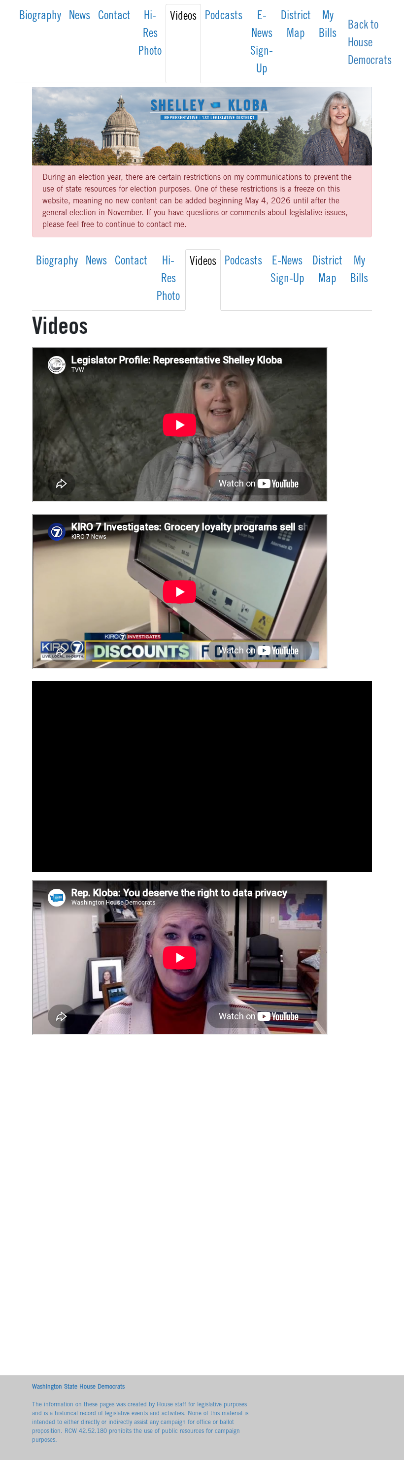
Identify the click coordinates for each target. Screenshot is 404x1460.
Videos (183, 17)
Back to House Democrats (370, 43)
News (79, 17)
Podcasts (223, 17)
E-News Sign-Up (261, 43)
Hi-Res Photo (150, 34)
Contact (114, 17)
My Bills (328, 25)
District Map (296, 25)
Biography (40, 17)
